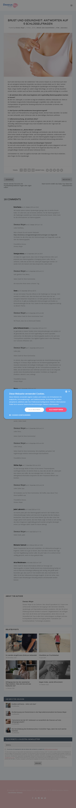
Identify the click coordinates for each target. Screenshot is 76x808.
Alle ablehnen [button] (34, 410)
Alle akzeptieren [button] (56, 410)
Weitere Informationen (51, 404)
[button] (19, 415)
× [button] (69, 391)
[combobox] (66, 392)
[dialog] (38, 404)
